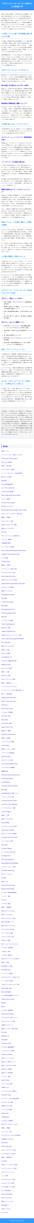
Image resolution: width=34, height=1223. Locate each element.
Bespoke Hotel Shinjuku (8, 889)
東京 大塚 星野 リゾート (8, 922)
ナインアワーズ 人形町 (7, 1050)
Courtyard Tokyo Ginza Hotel (9, 837)
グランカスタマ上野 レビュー (9, 1017)
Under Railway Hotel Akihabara (9, 863)
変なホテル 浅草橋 (6, 462)
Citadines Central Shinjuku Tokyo (10, 554)
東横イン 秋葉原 (5, 738)
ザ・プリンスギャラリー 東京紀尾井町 (12, 473)
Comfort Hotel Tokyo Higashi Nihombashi (12, 638)
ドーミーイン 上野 (6, 1131)
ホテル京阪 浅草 (5, 642)
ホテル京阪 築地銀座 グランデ (9, 995)
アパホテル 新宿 (5, 903)
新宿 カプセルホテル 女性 (8, 1065)
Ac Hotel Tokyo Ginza (7, 602)
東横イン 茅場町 (5, 517)
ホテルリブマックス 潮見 (8, 679)
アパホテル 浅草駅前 (7, 947)
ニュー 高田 (4, 1175)
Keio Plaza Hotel (6, 716)
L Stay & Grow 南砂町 (7, 491)
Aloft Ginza (4, 705)
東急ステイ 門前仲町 (7, 1072)
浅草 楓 (3, 1003)
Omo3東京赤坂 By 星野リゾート (10, 793)
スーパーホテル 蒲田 (7, 933)
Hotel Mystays (5, 1117)
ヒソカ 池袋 (4, 558)
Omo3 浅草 (4, 844)
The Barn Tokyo (5, 561)
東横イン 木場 (5, 650)
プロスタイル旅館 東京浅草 (9, 661)
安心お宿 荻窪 (5, 822)
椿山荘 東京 (4, 719)
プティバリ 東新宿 (6, 539)
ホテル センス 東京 (6, 668)
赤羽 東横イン (5, 1205)
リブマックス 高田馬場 (7, 753)
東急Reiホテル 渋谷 (6, 1106)
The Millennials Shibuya (7, 594)
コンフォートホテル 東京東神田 (10, 1098)
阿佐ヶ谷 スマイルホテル (8, 911)
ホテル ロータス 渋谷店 (7, 1183)
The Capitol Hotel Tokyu (8, 609)
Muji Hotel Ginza (5, 970)
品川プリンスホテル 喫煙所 (9, 833)
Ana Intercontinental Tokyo (8, 613)
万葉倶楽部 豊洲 (5, 543)
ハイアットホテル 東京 (7, 797)
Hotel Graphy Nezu (6, 988)
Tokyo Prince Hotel (6, 723)
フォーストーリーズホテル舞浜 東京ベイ (12, 690)
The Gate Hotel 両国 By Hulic (9, 764)
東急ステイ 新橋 (5, 730)
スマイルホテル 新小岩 (7, 929)
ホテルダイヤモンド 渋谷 (8, 1179)
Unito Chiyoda (5, 745)
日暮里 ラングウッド (7, 1025)
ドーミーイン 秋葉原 (7, 973)
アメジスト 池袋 (5, 1076)
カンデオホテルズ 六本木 (8, 1153)
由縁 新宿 (4, 480)
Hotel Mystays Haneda (7, 830)
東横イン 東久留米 (6, 466)
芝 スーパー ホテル (6, 874)
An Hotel (3, 878)
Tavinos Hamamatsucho (8, 624)
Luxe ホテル (4, 1212)
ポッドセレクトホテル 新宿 (9, 826)
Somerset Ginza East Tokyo (9, 800)
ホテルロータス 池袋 (7, 1102)
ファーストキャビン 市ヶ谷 (9, 686)
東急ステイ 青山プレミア (8, 1061)
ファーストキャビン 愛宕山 (9, 1091)
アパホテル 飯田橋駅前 (7, 1047)
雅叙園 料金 (4, 771)
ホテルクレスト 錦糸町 (7, 587)
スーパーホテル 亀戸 (7, 1084)
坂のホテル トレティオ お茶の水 (10, 958)
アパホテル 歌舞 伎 (6, 955)
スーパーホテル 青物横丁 (8, 767)
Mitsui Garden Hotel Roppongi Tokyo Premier (13, 550)
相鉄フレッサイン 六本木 (8, 749)
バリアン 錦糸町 (5, 499)
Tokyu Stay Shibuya (6, 1054)
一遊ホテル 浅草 (5, 951)
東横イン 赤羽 (5, 962)
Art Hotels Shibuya (6, 848)
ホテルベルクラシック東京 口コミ (10, 977)
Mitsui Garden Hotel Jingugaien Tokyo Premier (14, 510)
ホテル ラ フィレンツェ (7, 1172)
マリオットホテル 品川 (7, 936)
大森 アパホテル (5, 1209)
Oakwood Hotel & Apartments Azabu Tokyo (13, 583)
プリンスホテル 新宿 (7, 981)
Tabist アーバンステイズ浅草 (9, 1164)
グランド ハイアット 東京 (8, 867)
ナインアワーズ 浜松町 (7, 547)
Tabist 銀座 (4, 1039)
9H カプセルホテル (6, 1198)
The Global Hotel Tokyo (7, 870)
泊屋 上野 (4, 616)
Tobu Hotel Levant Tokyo (8, 885)
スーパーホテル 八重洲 (7, 469)
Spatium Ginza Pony (7, 727)
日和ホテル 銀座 (5, 940)
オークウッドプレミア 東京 (9, 1168)
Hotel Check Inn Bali (7, 708)
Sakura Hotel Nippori (7, 1194)
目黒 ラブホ (4, 881)
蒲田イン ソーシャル (7, 1201)
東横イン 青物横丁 (6, 907)
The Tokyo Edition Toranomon (9, 786)
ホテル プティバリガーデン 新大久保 (11, 513)
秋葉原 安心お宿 (5, 664)
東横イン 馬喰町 (5, 1128)
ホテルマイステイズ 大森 (8, 918)
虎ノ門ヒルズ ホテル (7, 506)
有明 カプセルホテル (7, 914)
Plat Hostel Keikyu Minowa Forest (10, 775)
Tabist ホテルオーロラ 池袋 (9, 524)
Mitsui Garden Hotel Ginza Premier (10, 495)
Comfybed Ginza (6, 855)
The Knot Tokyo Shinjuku (8, 502)
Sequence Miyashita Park (8, 631)
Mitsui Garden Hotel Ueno (8, 576)
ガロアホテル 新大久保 (7, 488)
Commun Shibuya (6, 811)
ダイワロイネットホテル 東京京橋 (10, 1135)
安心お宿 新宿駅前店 (7, 484)
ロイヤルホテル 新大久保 (8, 852)
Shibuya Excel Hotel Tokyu (8, 697)
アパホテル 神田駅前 (7, 1010)
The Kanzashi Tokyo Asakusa (9, 458)
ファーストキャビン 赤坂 (8, 808)
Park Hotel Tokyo (6, 1095)
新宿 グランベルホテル (7, 646)
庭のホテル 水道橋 (6, 1069)
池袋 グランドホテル (7, 591)
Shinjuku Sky (5, 1113)
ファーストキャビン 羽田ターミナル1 (11, 455)
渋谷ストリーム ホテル (7, 1058)
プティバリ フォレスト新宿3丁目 (10, 536)
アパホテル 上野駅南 (7, 1120)
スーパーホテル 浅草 (7, 841)
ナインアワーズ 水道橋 (7, 741)
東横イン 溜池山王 (6, 683)
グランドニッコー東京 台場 (9, 569)
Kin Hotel (3, 1032)
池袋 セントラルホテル (7, 528)
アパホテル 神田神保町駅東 (9, 892)
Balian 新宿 (4, 605)
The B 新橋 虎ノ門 (6, 657)
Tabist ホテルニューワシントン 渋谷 (11, 635)
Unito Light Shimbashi (7, 859)
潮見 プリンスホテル (7, 819)
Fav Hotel (4, 1161)
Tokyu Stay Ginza (6, 1043)
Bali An (3, 1006)
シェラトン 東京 (5, 896)
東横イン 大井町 (5, 565)
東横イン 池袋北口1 (6, 1157)
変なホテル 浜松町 (6, 477)
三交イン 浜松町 (5, 653)
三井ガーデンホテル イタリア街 (10, 984)
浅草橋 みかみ (5, 1036)
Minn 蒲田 (4, 789)
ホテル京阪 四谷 (5, 1190)
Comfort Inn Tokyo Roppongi (9, 804)
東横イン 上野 (5, 815)
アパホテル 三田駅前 (7, 712)
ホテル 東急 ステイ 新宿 (8, 1187)
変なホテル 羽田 (5, 627)
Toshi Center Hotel (6, 1146)
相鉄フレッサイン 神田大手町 (9, 1028)
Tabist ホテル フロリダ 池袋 (9, 580)
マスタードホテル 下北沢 (8, 572)
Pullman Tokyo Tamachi (8, 999)
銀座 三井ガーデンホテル (8, 925)
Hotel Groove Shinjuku (7, 1014)
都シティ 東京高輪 (6, 694)
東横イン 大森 (5, 672)
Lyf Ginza (4, 532)
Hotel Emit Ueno (5, 756)
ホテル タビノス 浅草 (7, 521)
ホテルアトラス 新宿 (7, 760)
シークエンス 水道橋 (7, 620)
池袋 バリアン (5, 451)
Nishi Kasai (4, 1142)
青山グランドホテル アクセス (9, 1124)
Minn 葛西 (4, 598)
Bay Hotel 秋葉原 (6, 992)
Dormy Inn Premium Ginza (8, 701)
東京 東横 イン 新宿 (6, 966)
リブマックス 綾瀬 (6, 1109)
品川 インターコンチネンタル (9, 944)
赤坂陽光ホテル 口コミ (7, 1139)
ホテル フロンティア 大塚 (8, 1150)
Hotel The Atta (5, 1080)
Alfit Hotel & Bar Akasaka (8, 734)
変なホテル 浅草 (5, 675)
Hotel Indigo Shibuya (7, 778)
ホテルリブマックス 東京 (8, 1021)
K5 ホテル (4, 900)
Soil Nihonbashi (5, 782)
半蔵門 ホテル (5, 1087)
